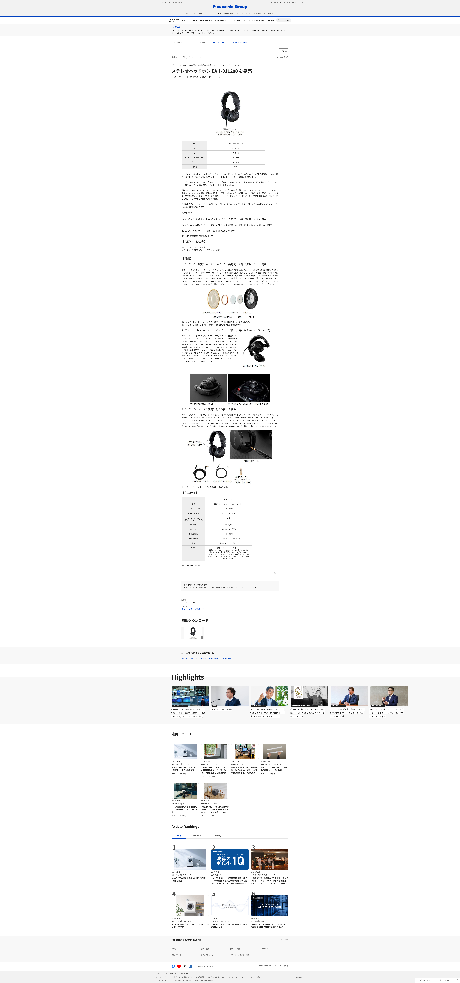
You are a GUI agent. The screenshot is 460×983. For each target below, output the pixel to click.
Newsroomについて (266, 965)
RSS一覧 (283, 966)
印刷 (282, 50)
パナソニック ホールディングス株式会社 (169, 2)
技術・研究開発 (206, 20)
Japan (174, 20)
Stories (271, 20)
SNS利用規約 (200, 977)
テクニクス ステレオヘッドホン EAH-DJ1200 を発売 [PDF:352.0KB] (205, 658)
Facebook (159, 974)
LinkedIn (183, 974)
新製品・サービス (202, 609)
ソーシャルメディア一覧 (204, 966)
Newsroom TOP (177, 42)
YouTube (169, 974)
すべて (184, 20)
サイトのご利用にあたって (184, 977)
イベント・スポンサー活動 (254, 20)
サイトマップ (168, 977)
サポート (158, 977)
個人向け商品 (204, 42)
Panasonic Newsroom (186, 939)
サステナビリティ (235, 20)
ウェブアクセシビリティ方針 (217, 977)
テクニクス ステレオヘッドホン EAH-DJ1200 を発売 (230, 42)
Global (283, 939)
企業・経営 (193, 20)
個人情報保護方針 (256, 977)
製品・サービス (220, 20)
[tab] (197, 835)
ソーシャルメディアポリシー (238, 977)
